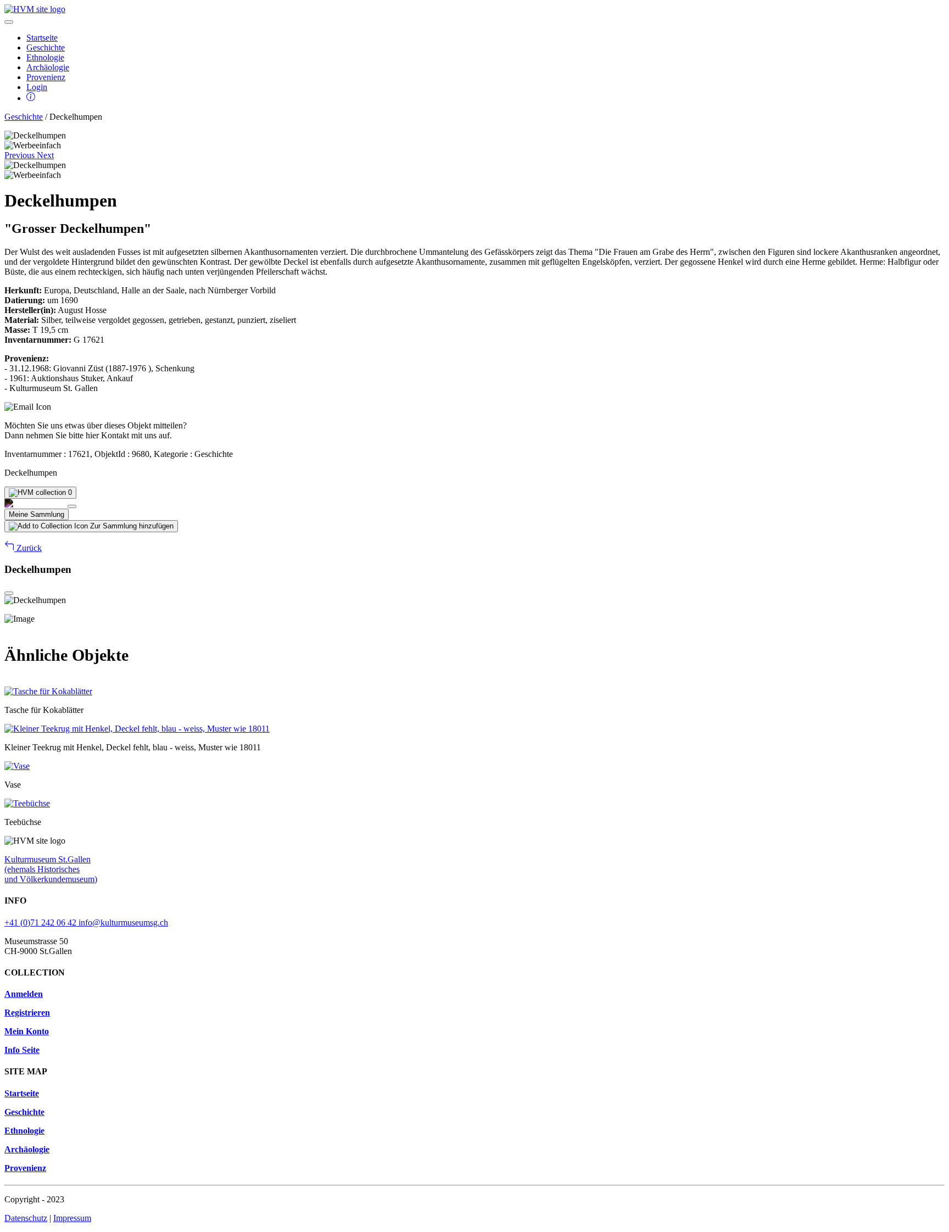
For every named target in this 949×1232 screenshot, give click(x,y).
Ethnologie (45, 57)
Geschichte (45, 47)
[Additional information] (30, 98)
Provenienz (45, 77)
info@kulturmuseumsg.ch (123, 922)
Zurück (28, 548)
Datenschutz (25, 1218)
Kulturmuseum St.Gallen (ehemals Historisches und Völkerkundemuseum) (50, 869)
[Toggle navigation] (8, 22)
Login (36, 87)
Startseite (42, 37)
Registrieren (27, 1012)
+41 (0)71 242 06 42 (41, 922)
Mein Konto (26, 1031)
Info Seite (22, 1050)
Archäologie (47, 67)
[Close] (72, 506)
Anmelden (23, 994)
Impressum (72, 1218)
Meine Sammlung (36, 514)
